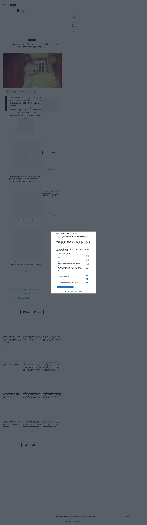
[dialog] (73, 262)
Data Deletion (67, 291)
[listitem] (73, 253)
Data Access (73, 291)
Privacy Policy (80, 291)
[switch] (87, 256)
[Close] (93, 234)
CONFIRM (65, 287)
